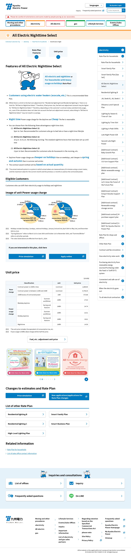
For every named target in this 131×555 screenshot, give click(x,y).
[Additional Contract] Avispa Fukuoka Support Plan (110, 194)
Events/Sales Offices (67, 522)
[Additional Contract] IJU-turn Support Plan (109, 160)
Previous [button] (40, 379)
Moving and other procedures (42, 519)
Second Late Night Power (108, 142)
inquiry (78, 11)
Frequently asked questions (92, 10)
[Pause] (86, 379)
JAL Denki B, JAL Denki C (110, 98)
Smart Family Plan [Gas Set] (110, 75)
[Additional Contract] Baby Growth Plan (109, 151)
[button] (94, 5)
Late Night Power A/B (109, 134)
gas (36, 533)
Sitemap (108, 538)
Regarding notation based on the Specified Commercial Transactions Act (90, 523)
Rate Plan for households (39, 42)
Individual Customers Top (13, 42)
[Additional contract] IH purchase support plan (110, 215)
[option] (19, 360)
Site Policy (86, 536)
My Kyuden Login (116, 5)
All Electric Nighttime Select (108, 85)
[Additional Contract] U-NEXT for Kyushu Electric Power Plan (110, 226)
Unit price (58, 51)
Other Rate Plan (105, 243)
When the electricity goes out (109, 289)
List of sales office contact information (22, 453)
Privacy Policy (87, 540)
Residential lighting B (109, 92)
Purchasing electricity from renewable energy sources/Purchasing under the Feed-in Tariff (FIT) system (109, 267)
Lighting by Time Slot (109, 122)
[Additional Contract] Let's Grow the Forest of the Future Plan (110, 182)
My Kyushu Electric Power (113, 532)
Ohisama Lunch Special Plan (110, 106)
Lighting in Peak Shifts (109, 128)
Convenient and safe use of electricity (109, 280)
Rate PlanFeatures (36, 51)
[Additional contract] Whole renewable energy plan (110, 170)
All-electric (39, 529)
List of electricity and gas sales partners (66, 539)
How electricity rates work (109, 256)
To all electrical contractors (109, 297)
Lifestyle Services (66, 518)
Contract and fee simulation (109, 250)
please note (86, 532)
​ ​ (42, 17)
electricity (26, 42)
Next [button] (54, 379)
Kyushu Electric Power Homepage (112, 526)
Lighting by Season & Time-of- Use (109, 115)
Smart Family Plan (108, 68)
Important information (64, 531)
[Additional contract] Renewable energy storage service (109, 205)
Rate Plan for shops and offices (108, 236)
